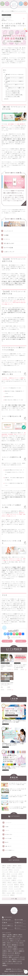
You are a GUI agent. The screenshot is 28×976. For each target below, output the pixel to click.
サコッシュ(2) (5, 871)
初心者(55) (16, 886)
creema (9, 669)
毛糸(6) (8, 873)
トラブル (4, 16)
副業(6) (22, 886)
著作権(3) (10, 878)
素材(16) (9, 867)
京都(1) (3, 873)
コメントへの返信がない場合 (14, 92)
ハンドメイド (8, 231)
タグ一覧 (14, 899)
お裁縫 (6, 235)
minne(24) (4, 886)
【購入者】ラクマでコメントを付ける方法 (14, 75)
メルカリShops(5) (6, 880)
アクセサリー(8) (5, 895)
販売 (10, 16)
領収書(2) (13, 895)
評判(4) (15, 878)
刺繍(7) (4, 875)
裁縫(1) (13, 892)
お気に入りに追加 (23, 19)
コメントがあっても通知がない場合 (15, 94)
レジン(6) (21, 875)
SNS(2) (20, 873)
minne (22, 669)
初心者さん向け (9, 243)
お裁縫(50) (14, 880)
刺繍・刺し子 (8, 846)
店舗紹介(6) (20, 882)
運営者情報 (8, 969)
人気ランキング (9, 252)
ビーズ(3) (4, 878)
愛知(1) (3, 867)
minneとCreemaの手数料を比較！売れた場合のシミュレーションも (7, 684)
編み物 (6, 842)
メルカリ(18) (10, 884)
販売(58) (22, 884)
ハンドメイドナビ (10, 974)
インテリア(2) (14, 873)
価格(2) (4, 892)
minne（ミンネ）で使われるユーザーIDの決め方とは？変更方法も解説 (20, 666)
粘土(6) (8, 875)
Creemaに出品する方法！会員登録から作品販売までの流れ (7, 666)
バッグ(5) (18, 890)
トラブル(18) (11, 890)
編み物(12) (17, 884)
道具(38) (15, 865)
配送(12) (9, 882)
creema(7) (4, 888)
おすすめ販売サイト (6, 14)
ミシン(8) (16, 871)
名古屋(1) (9, 865)
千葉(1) (13, 867)
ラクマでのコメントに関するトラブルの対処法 (14, 85)
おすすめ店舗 (8, 247)
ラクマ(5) (11, 886)
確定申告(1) (4, 890)
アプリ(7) (20, 880)
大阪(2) (22, 890)
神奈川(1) (11, 869)
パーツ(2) (22, 871)
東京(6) (19, 865)
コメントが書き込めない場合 (14, 91)
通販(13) (4, 865)
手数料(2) (4, 882)
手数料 (9, 687)
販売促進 (16, 669)
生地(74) (4, 884)
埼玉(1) (11, 871)
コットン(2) (4, 869)
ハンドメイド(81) (17, 888)
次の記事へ (20, 641)
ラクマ (7, 16)
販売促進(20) (14, 875)
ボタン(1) (11, 888)
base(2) (9, 892)
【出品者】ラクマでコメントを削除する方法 (14, 82)
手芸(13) (15, 882)
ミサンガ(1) (19, 867)
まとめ (6, 98)
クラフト (7, 239)
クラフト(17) (19, 892)
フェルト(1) (16, 869)
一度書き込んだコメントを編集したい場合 (15, 88)
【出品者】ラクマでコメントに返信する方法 (14, 78)
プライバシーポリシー (16, 969)
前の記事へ (7, 641)
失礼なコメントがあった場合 (14, 96)
